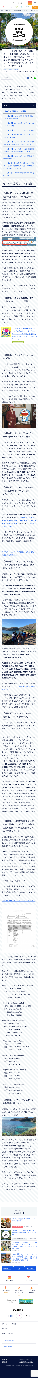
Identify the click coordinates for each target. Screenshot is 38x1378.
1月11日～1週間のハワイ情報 (14, 111)
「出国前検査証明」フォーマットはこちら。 (18, 901)
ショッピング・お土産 (16, 7)
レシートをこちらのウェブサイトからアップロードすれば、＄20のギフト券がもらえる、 (19, 520)
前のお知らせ (7, 1269)
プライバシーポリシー (25, 1359)
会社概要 (4, 1359)
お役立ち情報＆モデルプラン (22, 10)
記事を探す (5, 1328)
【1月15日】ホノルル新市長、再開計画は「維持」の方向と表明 (18, 117)
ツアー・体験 (22, 7)
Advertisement (7, 1346)
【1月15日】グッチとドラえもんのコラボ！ (19, 130)
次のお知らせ (31, 1269)
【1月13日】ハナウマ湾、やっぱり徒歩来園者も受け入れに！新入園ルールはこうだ (18, 150)
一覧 (19, 1269)
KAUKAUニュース (9, 10)
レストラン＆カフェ (17, 1226)
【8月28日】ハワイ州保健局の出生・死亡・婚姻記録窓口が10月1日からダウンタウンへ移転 (24, 1232)
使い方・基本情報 (8, 1333)
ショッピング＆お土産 (18, 342)
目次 (5, 105)
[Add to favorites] (3, 78)
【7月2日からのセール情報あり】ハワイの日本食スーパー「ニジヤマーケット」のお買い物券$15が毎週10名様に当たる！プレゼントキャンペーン (24, 334)
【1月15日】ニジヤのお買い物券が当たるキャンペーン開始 (18, 124)
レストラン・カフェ (3, 7)
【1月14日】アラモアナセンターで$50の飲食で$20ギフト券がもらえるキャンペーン (18, 143)
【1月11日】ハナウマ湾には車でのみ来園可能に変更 (18, 174)
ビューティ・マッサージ (9, 7)
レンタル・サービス (28, 7)
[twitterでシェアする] (31, 78)
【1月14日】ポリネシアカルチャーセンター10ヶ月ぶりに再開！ (18, 136)
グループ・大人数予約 (35, 7)
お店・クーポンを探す (9, 1324)
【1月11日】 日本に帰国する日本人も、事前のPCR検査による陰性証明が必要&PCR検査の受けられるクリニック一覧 (18, 165)
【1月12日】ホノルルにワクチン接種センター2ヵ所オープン (18, 157)
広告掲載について (8, 1341)
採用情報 (4, 1362)
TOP (2, 10)
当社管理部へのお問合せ (26, 1362)
